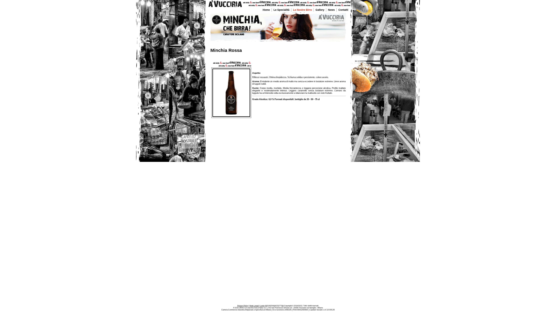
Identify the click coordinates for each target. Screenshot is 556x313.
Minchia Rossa (226, 50)
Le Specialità (281, 9)
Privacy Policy (242, 306)
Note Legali (254, 306)
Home (266, 9)
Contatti (343, 9)
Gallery (320, 9)
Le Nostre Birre (302, 9)
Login (262, 306)
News (331, 9)
